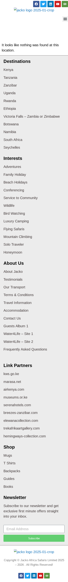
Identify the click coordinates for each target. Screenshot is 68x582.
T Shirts (9, 463)
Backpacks (11, 471)
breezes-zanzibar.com (20, 413)
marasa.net (12, 382)
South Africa (12, 140)
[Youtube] (58, 4)
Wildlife (8, 205)
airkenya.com (13, 389)
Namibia (9, 132)
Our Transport (14, 287)
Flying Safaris (13, 229)
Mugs (7, 455)
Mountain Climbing (17, 237)
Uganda (9, 93)
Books (8, 487)
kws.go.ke (11, 374)
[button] (65, 19)
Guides (8, 479)
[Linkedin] (50, 4)
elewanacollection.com (20, 420)
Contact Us (12, 318)
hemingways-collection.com (24, 436)
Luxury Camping (16, 221)
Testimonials (12, 279)
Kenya (8, 70)
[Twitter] (43, 4)
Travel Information (17, 303)
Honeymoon (12, 252)
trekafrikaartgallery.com (21, 428)
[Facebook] (36, 4)
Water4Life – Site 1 (18, 334)
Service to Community (20, 198)
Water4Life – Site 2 (18, 342)
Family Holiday (14, 174)
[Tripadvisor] (65, 4)
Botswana (11, 124)
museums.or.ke (15, 397)
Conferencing (13, 190)
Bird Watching (14, 213)
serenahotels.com (17, 405)
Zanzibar (10, 85)
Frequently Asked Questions (25, 349)
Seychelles (11, 147)
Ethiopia (9, 108)
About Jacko (13, 271)
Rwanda (9, 101)
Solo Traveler (13, 244)
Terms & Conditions (18, 295)
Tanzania (10, 77)
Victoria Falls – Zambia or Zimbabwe (31, 116)
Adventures (12, 167)
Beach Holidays (15, 182)
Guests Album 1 (15, 326)
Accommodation (15, 310)
